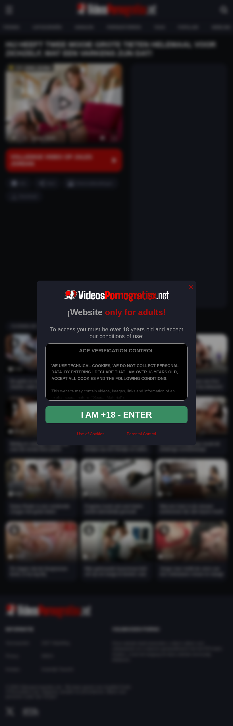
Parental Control (141, 434)
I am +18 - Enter (116, 414)
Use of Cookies (90, 434)
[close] (191, 287)
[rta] (115, 436)
